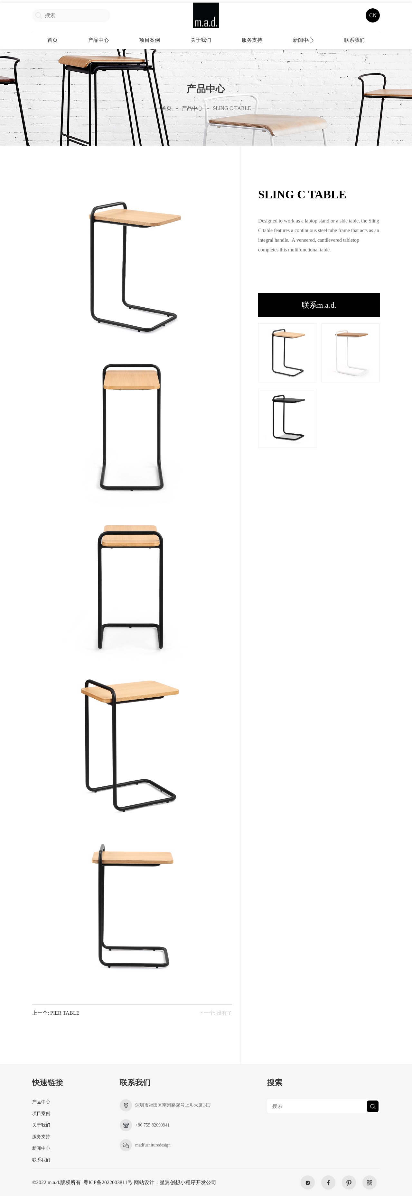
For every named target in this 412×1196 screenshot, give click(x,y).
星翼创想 (170, 1182)
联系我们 (354, 40)
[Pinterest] (348, 1182)
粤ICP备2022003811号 (108, 1182)
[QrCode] (369, 1182)
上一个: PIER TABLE (56, 1013)
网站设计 (144, 1182)
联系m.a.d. (319, 305)
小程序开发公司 (198, 1182)
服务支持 (252, 40)
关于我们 (201, 40)
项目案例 (149, 40)
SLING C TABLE (232, 108)
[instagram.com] (307, 1182)
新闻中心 (303, 40)
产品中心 (98, 40)
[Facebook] (328, 1182)
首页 (52, 40)
